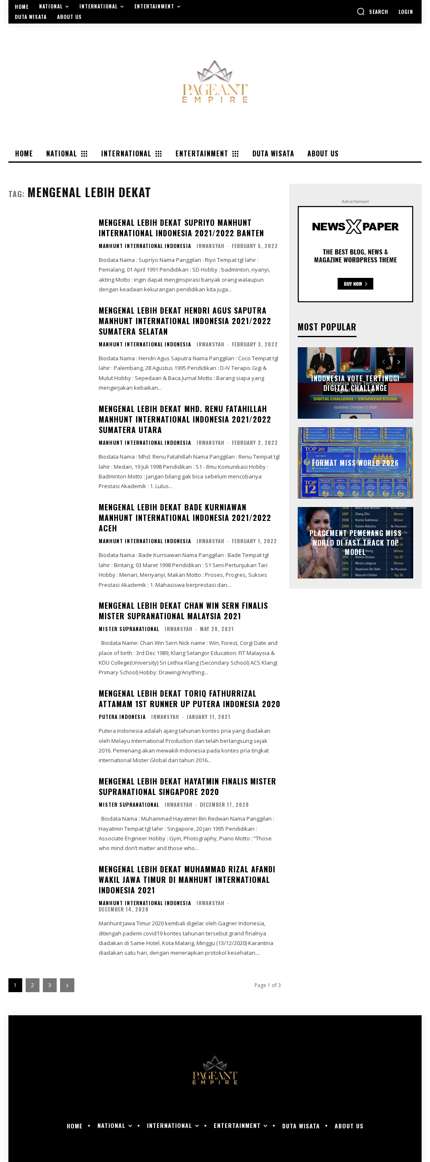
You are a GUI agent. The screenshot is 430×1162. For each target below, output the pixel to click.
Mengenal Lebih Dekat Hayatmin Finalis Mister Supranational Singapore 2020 (187, 786)
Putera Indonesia (122, 716)
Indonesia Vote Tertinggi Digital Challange (355, 383)
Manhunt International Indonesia (145, 245)
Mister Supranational (129, 628)
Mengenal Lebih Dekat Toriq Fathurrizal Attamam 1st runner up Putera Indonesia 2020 (190, 698)
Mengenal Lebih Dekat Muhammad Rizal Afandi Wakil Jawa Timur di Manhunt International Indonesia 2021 (187, 879)
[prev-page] (384, 362)
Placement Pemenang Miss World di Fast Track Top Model (355, 542)
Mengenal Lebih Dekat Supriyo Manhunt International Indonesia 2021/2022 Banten (181, 227)
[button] (372, 11)
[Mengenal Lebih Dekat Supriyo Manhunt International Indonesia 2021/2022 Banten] (49, 251)
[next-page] (67, 985)
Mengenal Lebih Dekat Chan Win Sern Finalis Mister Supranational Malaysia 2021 (183, 610)
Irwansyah (211, 245)
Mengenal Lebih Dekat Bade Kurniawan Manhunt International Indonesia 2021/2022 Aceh (185, 517)
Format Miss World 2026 (355, 463)
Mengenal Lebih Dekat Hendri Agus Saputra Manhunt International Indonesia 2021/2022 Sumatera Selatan (185, 321)
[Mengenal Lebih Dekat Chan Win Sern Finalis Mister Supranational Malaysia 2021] (49, 634)
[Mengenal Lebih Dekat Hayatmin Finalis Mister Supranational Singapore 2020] (49, 810)
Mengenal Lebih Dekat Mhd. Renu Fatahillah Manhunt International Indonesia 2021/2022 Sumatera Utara (185, 419)
